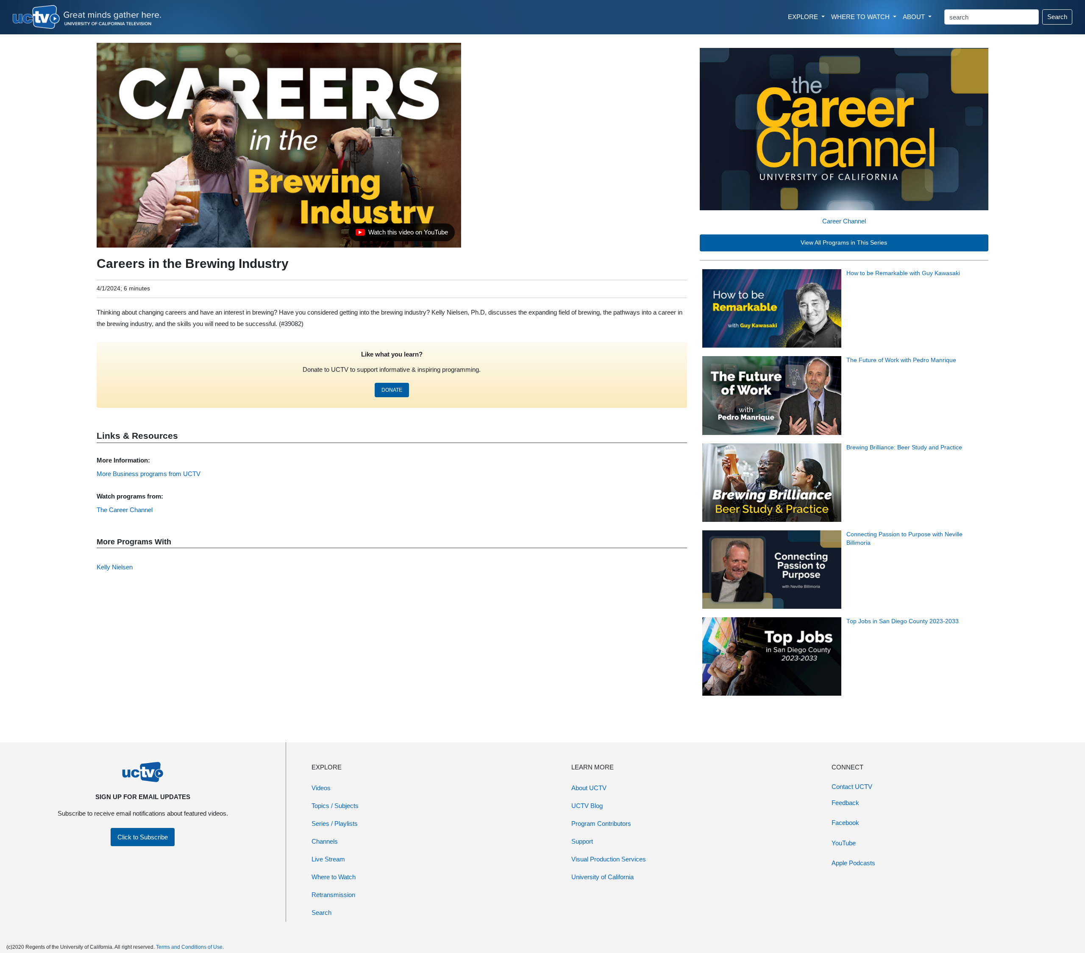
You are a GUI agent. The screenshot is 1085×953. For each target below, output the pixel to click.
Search (1057, 16)
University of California (602, 877)
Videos (321, 787)
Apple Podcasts (853, 863)
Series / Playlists (335, 823)
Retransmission (333, 894)
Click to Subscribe (142, 837)
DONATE (391, 390)
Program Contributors (601, 823)
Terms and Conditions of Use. (190, 947)
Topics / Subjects (335, 805)
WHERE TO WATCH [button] (861, 16)
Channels (325, 841)
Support (582, 841)
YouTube (844, 843)
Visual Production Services (608, 859)
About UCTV (588, 787)
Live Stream (328, 859)
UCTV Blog (587, 805)
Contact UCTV (852, 786)
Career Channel (844, 221)
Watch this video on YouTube (401, 234)
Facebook (845, 822)
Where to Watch (334, 877)
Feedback (845, 802)
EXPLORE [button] (804, 16)
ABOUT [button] (914, 16)
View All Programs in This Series (844, 243)
